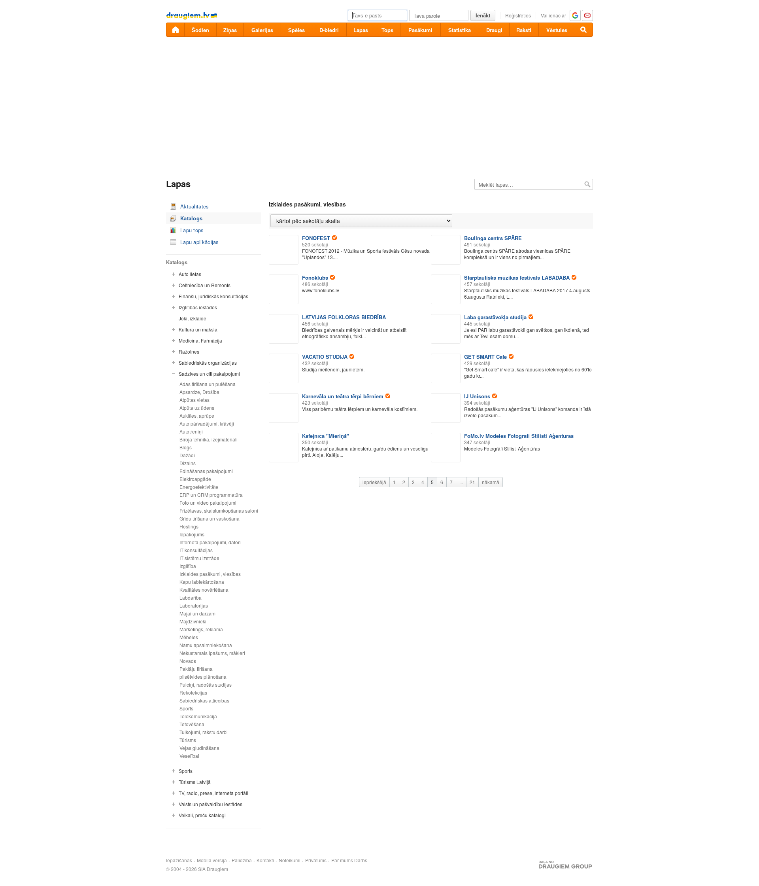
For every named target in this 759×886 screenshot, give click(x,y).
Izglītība (187, 565)
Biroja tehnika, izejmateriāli (208, 439)
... (461, 482)
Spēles (296, 30)
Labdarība (190, 597)
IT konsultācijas (196, 550)
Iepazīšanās (179, 860)
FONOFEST (316, 238)
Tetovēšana (191, 724)
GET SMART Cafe (485, 356)
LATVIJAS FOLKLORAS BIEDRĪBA (344, 317)
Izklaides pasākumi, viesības (210, 573)
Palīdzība (242, 860)
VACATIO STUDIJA (324, 356)
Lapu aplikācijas (199, 242)
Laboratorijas (193, 605)
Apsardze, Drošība (199, 391)
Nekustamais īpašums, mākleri (212, 652)
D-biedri (329, 30)
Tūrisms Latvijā (195, 781)
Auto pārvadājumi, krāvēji (206, 423)
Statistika (459, 30)
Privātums (316, 860)
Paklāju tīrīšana (196, 668)
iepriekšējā (374, 482)
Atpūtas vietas (194, 399)
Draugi (494, 30)
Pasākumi (420, 30)
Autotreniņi (191, 431)
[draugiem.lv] (175, 30)
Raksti (523, 30)
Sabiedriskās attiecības (204, 700)
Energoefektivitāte (198, 486)
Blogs (185, 447)
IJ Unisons (477, 396)
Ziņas (230, 30)
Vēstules (556, 30)
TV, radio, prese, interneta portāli (213, 792)
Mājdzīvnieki (192, 621)
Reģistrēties (518, 15)
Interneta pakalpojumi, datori (210, 542)
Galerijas (262, 30)
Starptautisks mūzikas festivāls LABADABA (517, 277)
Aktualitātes (194, 206)
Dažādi (187, 455)
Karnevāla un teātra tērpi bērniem (342, 396)
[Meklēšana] (584, 30)
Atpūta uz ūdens (196, 407)
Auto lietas (190, 274)
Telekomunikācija (198, 716)
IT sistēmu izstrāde (199, 558)
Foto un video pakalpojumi (207, 502)
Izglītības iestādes (198, 307)
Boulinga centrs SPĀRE (493, 238)
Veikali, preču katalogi (202, 815)
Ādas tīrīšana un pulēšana (207, 384)
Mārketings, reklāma (201, 629)
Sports (186, 708)
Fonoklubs (315, 277)
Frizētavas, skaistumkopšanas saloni (218, 510)
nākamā (490, 482)
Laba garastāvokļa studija (495, 317)
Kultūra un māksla (198, 329)
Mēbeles (188, 637)
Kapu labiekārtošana (201, 581)
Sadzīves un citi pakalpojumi (209, 373)
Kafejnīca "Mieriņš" (325, 435)
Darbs (360, 860)
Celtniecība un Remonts (204, 285)
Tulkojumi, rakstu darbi (203, 732)
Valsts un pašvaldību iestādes (210, 804)
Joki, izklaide (192, 318)
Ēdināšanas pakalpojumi (206, 471)
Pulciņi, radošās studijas (205, 684)
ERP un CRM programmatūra (211, 494)
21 (472, 482)
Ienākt (483, 15)
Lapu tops (192, 230)
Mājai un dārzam (197, 613)
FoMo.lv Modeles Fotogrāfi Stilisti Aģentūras (519, 435)
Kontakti (265, 860)
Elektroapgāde (195, 478)
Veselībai (189, 755)
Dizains (187, 463)
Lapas (360, 30)
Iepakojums (191, 534)
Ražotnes (189, 351)
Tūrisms (187, 739)
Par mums (342, 860)
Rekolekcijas (193, 692)
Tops (387, 30)
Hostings (188, 526)
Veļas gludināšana (199, 747)
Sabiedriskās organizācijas (208, 362)
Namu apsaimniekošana (205, 645)
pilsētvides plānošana (203, 676)
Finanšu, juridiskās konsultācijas (213, 296)
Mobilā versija (212, 860)
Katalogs (191, 218)
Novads (187, 660)
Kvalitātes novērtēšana (203, 589)
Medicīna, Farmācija (200, 340)
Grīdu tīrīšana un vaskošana (209, 518)
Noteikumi (289, 860)
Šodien (200, 30)
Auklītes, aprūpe (196, 415)
